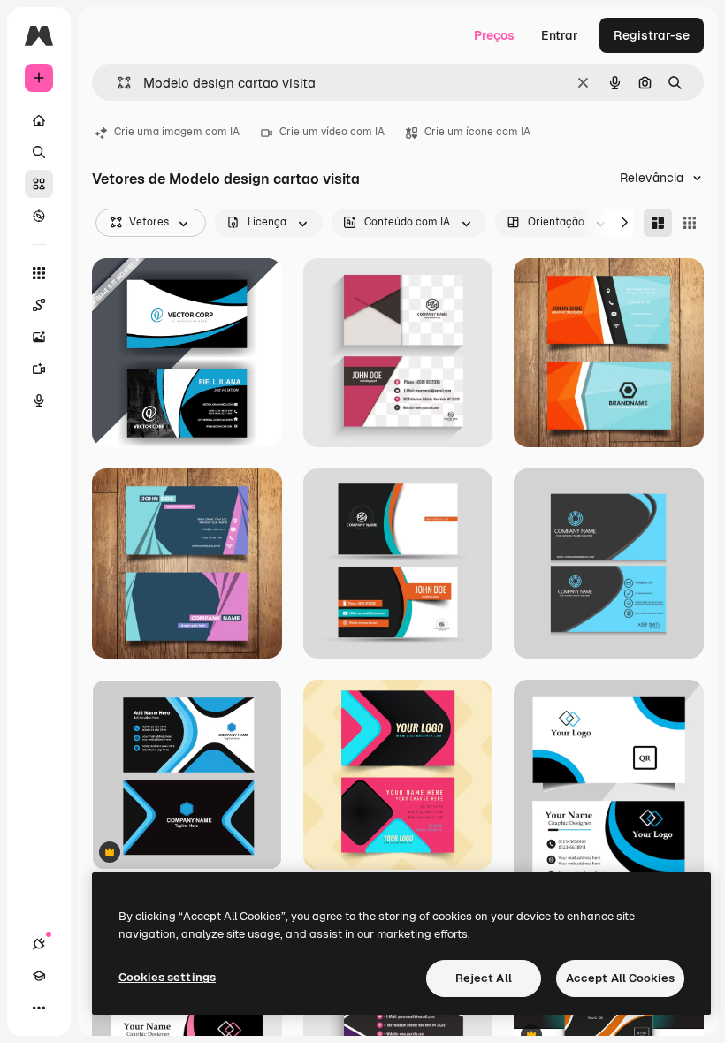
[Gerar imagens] (39, 337)
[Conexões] (39, 944)
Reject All (483, 978)
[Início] (39, 120)
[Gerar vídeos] (39, 368)
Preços (494, 35)
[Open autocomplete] (117, 82)
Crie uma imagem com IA (177, 132)
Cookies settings (167, 977)
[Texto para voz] (39, 400)
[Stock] (39, 184)
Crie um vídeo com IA (332, 132)
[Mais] (39, 1008)
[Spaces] (39, 305)
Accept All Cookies (620, 978)
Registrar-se (652, 35)
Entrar (559, 35)
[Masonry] (658, 223)
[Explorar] (39, 216)
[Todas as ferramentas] (39, 273)
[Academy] (39, 976)
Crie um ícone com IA (477, 132)
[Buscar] (39, 152)
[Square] (689, 223)
